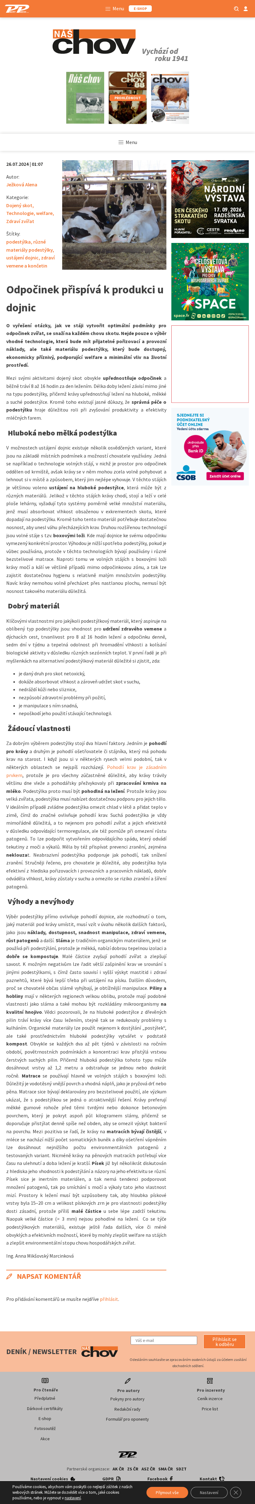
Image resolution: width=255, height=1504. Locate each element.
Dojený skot (19, 205)
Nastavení (209, 1492)
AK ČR (118, 1469)
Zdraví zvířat (20, 221)
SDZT (181, 1469)
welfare (44, 213)
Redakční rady (127, 1409)
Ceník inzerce (210, 1398)
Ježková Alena (21, 184)
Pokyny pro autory (127, 1399)
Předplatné (45, 1398)
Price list (210, 1409)
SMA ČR (165, 1469)
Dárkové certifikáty (45, 1408)
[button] (224, 1341)
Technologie (20, 213)
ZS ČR (132, 1469)
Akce (45, 1438)
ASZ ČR (148, 1469)
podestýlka (18, 242)
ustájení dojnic (22, 257)
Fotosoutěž (45, 1428)
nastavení (73, 1498)
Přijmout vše (167, 1492)
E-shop (45, 1418)
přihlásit (109, 1299)
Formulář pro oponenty (127, 1419)
